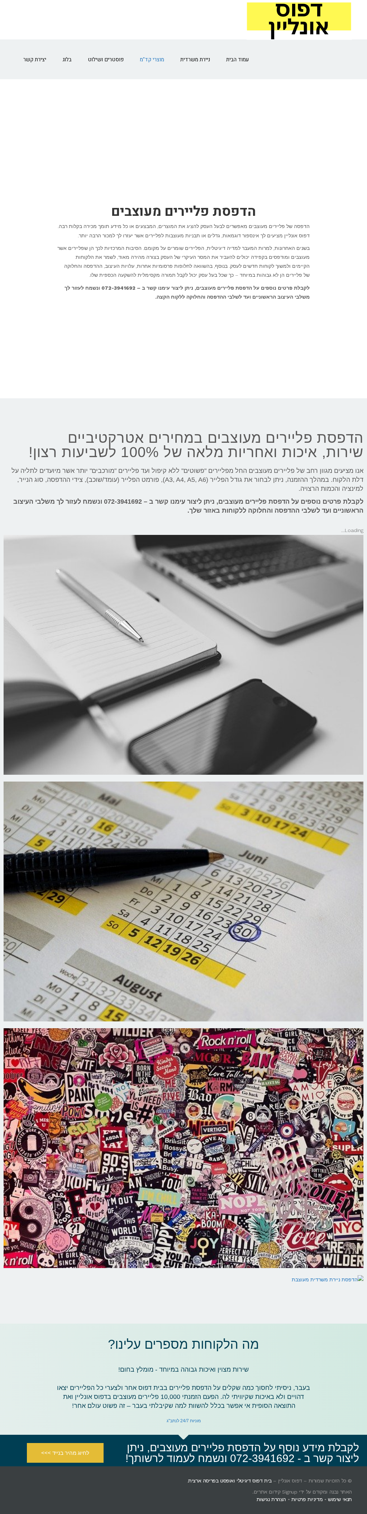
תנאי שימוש (340, 1499)
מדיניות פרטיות (307, 1499)
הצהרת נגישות (271, 1499)
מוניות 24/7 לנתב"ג (184, 1420)
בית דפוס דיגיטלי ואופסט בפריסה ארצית (230, 1481)
